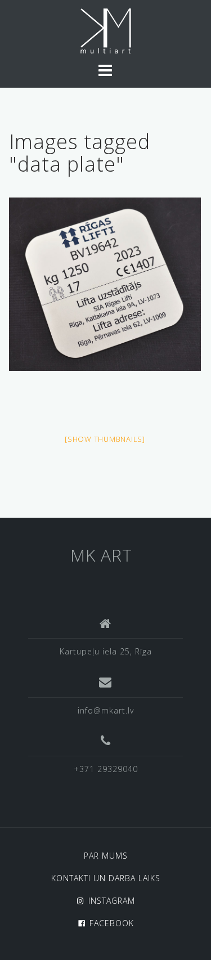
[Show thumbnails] (105, 439)
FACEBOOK (111, 923)
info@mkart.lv (106, 710)
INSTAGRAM (111, 900)
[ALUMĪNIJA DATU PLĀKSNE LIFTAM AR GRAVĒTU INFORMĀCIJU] (105, 284)
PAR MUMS (106, 855)
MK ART (101, 555)
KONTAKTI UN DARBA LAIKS (105, 878)
